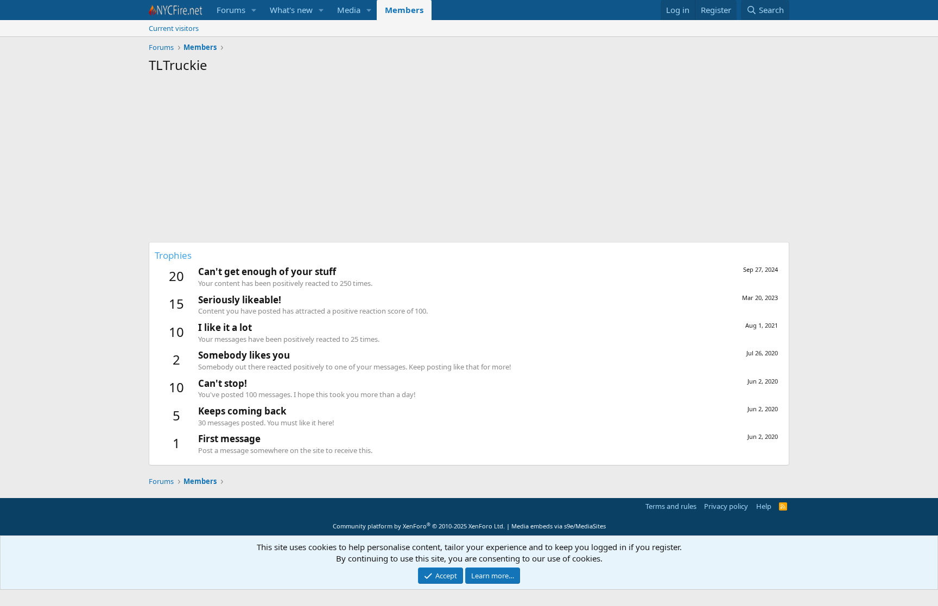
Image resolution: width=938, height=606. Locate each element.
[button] (254, 10)
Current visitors (174, 28)
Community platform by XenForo (419, 526)
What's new (291, 9)
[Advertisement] (469, 161)
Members (404, 9)
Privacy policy (726, 506)
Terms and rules (670, 506)
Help (763, 506)
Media (348, 9)
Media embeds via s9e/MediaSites (558, 526)
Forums (231, 9)
